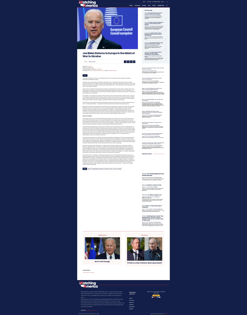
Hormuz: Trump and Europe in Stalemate (152, 206)
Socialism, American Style (153, 185)
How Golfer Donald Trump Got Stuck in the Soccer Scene (154, 43)
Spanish (91, 70)
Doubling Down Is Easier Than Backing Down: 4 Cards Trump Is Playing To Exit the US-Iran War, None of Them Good (152, 218)
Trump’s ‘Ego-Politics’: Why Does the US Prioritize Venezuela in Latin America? (153, 53)
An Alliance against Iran (155, 195)
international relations (97, 168)
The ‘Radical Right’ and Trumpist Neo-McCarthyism (152, 100)
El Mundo (90, 66)
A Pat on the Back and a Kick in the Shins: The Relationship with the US (152, 89)
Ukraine (119, 168)
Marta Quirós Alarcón (99, 70)
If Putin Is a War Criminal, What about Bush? (144, 263)
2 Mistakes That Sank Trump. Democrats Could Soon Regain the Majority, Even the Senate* (152, 112)
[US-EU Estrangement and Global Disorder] (153, 164)
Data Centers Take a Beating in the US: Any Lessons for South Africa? (153, 34)
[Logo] (88, 3)
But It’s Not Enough (102, 261)
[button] (166, 5)
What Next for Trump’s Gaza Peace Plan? (151, 123)
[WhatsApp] (134, 61)
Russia (111, 168)
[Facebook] (125, 61)
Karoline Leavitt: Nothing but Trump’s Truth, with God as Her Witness (154, 23)
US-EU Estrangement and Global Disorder (153, 174)
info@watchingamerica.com (92, 310)
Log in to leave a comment (88, 272)
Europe (89, 168)
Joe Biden (106, 168)
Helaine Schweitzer (113, 70)
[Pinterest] (131, 61)
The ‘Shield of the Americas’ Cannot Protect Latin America (153, 13)
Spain (115, 168)
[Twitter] (167, 2)
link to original (98, 69)
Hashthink (166, 313)
